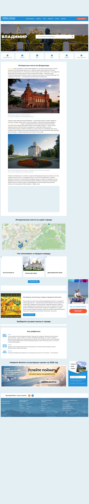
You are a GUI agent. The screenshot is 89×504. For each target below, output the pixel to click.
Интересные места (7, 57)
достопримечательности (14, 123)
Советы (38, 18)
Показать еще (34, 281)
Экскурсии (22, 57)
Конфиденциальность (6, 403)
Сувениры (66, 57)
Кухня (37, 57)
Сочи (27, 404)
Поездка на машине (81, 57)
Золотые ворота (8, 272)
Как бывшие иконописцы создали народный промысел (42, 297)
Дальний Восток (44, 404)
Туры (44, 18)
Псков (28, 408)
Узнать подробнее (29, 314)
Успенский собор (31, 273)
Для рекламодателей (6, 401)
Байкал (42, 410)
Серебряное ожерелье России (68, 408)
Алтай (42, 406)
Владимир (8, 22)
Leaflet (50, 249)
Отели (57, 18)
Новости (50, 18)
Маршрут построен (66, 404)
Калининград (21, 407)
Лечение (63, 18)
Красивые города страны (67, 406)
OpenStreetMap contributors (60, 249)
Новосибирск (29, 406)
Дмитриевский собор (55, 272)
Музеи (51, 57)
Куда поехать (30, 18)
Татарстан (43, 408)
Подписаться (77, 383)
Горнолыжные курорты (67, 410)
